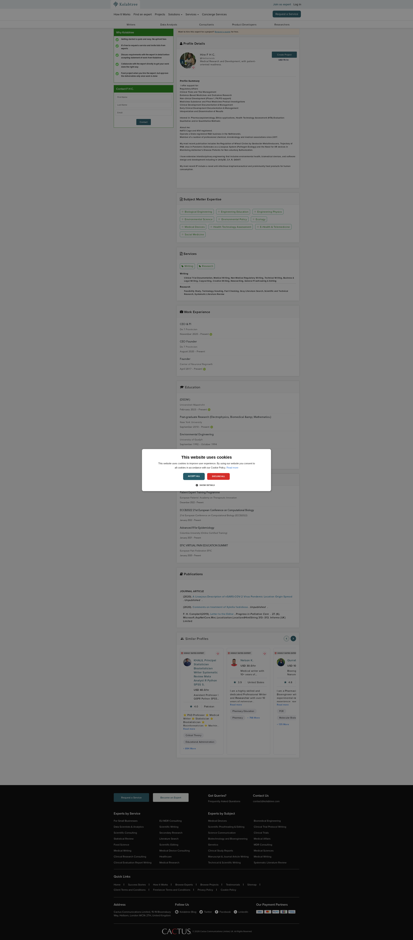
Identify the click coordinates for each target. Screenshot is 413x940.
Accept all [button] (194, 476)
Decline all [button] (218, 476)
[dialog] (206, 470)
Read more (232, 467)
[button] (206, 485)
